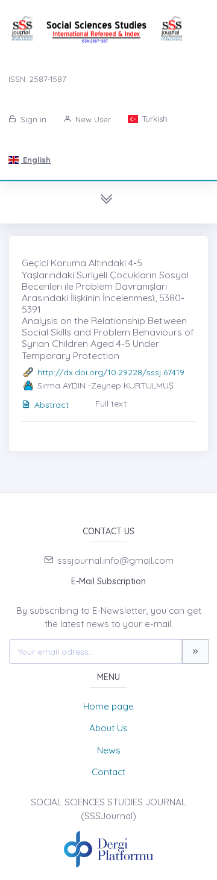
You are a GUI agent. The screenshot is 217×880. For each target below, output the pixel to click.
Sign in (32, 119)
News (109, 750)
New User (92, 119)
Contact (108, 772)
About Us (108, 728)
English (35, 159)
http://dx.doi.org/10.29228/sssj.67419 (110, 372)
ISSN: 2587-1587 (37, 79)
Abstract (51, 404)
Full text (111, 403)
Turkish (154, 118)
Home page (108, 706)
